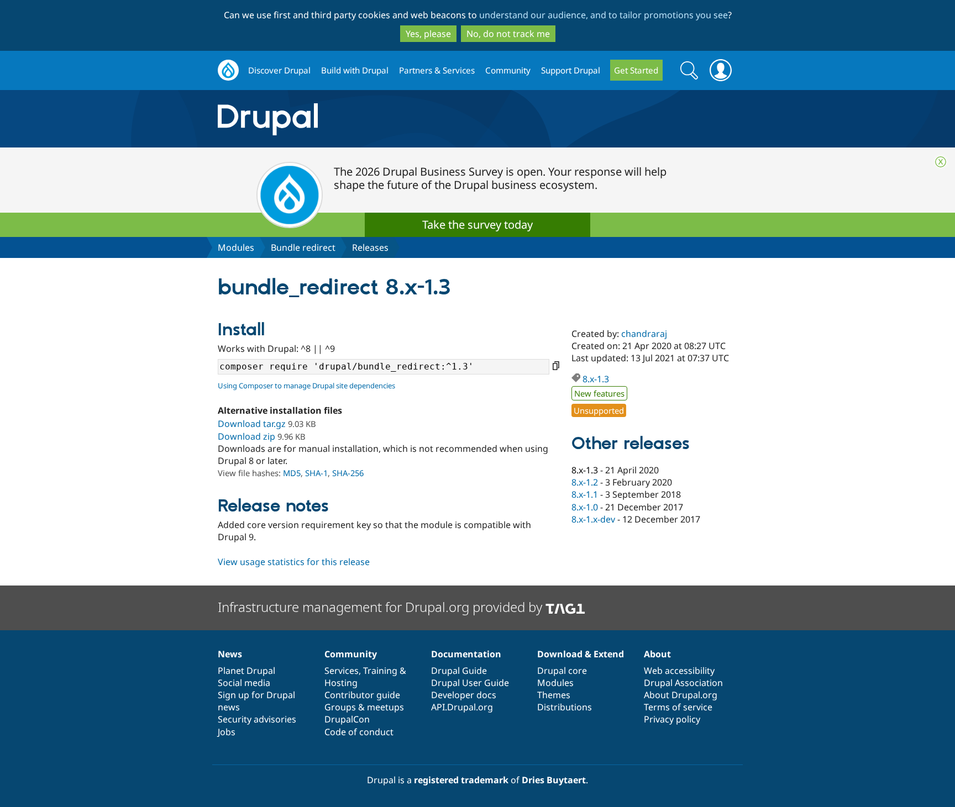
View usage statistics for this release (294, 562)
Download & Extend (580, 654)
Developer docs (463, 695)
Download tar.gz (252, 424)
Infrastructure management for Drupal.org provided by (381, 607)
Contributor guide (362, 695)
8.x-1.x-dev (593, 519)
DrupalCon (347, 719)
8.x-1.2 (584, 482)
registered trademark (461, 780)
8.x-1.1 (584, 494)
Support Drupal (570, 70)
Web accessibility (679, 670)
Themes (553, 695)
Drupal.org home (228, 70)
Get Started (636, 70)
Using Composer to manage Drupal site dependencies (306, 386)
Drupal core (562, 670)
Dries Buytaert (554, 780)
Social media (244, 683)
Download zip (246, 436)
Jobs (226, 732)
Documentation (466, 654)
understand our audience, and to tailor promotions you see (603, 15)
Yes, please (428, 34)
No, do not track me (508, 34)
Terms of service (678, 707)
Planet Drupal (246, 670)
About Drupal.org (680, 695)
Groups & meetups (364, 707)
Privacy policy (672, 719)
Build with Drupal (355, 70)
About (657, 654)
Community (508, 70)
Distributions (564, 707)
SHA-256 (348, 472)
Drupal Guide (459, 670)
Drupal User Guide (470, 683)
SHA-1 (316, 472)
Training (380, 670)
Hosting (341, 683)
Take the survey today (477, 224)
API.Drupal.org (462, 707)
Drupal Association (683, 683)
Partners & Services (437, 70)
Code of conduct (358, 732)
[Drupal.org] (366, 119)
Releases (370, 247)
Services (341, 670)
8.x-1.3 (596, 379)
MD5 (292, 472)
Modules (236, 247)
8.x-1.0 (584, 507)
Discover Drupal (279, 70)
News (230, 654)
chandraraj (644, 334)
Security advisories (257, 719)
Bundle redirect (303, 247)
